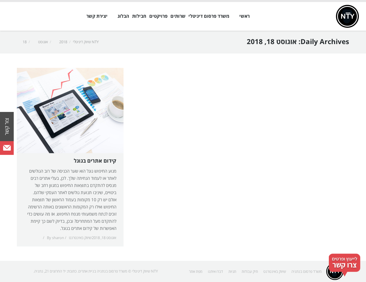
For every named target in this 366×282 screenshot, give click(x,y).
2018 (63, 42)
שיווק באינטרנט (80, 238)
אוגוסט (43, 42)
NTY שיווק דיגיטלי (86, 42)
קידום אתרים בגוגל (95, 161)
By (55, 238)
